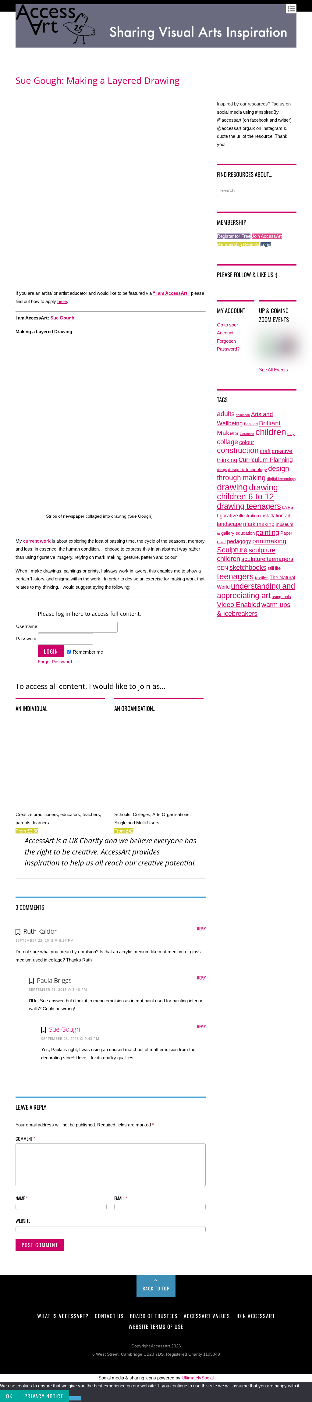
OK (9, 1396)
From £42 (123, 830)
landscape (229, 524)
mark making (259, 524)
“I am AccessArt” (171, 293)
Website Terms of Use (156, 1326)
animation (243, 415)
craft (265, 451)
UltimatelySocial (198, 1377)
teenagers (235, 576)
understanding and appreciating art (256, 590)
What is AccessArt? (62, 1316)
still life (274, 568)
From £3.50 (27, 830)
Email (120, 1198)
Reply (201, 929)
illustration (249, 515)
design (222, 470)
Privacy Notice (43, 1396)
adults (226, 414)
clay (291, 434)
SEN (222, 568)
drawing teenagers (249, 506)
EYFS (287, 507)
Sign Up (37, 52)
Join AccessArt (267, 236)
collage (227, 442)
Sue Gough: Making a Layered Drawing (97, 80)
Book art (251, 424)
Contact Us (109, 1316)
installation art (275, 515)
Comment (25, 1138)
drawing (232, 487)
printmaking (269, 540)
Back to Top (156, 1288)
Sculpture (232, 550)
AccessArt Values (207, 1316)
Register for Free (233, 236)
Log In (21, 52)
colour (246, 442)
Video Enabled (238, 604)
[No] (75, 1398)
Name (22, 1198)
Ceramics (247, 434)
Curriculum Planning (266, 459)
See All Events (273, 369)
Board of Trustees (154, 1316)
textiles (261, 578)
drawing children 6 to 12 (247, 492)
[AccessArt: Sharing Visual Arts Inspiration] (156, 44)
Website (23, 1220)
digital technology (281, 479)
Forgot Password (55, 661)
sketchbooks (247, 567)
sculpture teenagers (267, 559)
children (270, 432)
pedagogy (239, 541)
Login (266, 244)
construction (238, 450)
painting (267, 532)
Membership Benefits (238, 244)
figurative (227, 515)
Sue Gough (61, 317)
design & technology (247, 469)
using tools (281, 597)
